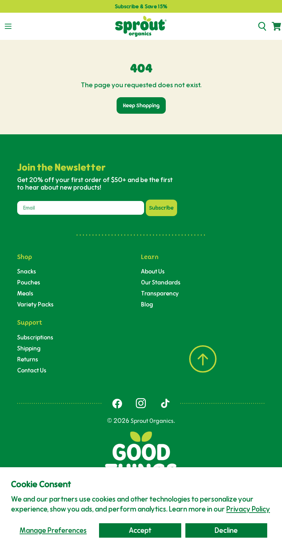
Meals (25, 293)
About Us (153, 271)
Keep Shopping (141, 105)
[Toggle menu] (8, 26)
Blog (147, 304)
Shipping (29, 348)
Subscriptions (35, 337)
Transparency (160, 293)
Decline (226, 530)
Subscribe (161, 208)
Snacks (26, 271)
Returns (27, 359)
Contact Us (31, 370)
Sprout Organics (152, 420)
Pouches (28, 282)
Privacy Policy (248, 509)
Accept (140, 530)
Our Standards (161, 282)
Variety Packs (35, 304)
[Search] (262, 26)
